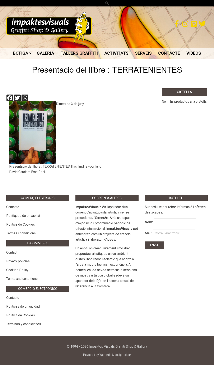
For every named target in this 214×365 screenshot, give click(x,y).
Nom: (149, 222)
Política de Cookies (20, 224)
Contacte (12, 207)
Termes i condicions (21, 233)
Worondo (105, 354)
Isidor (127, 354)
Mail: (149, 233)
